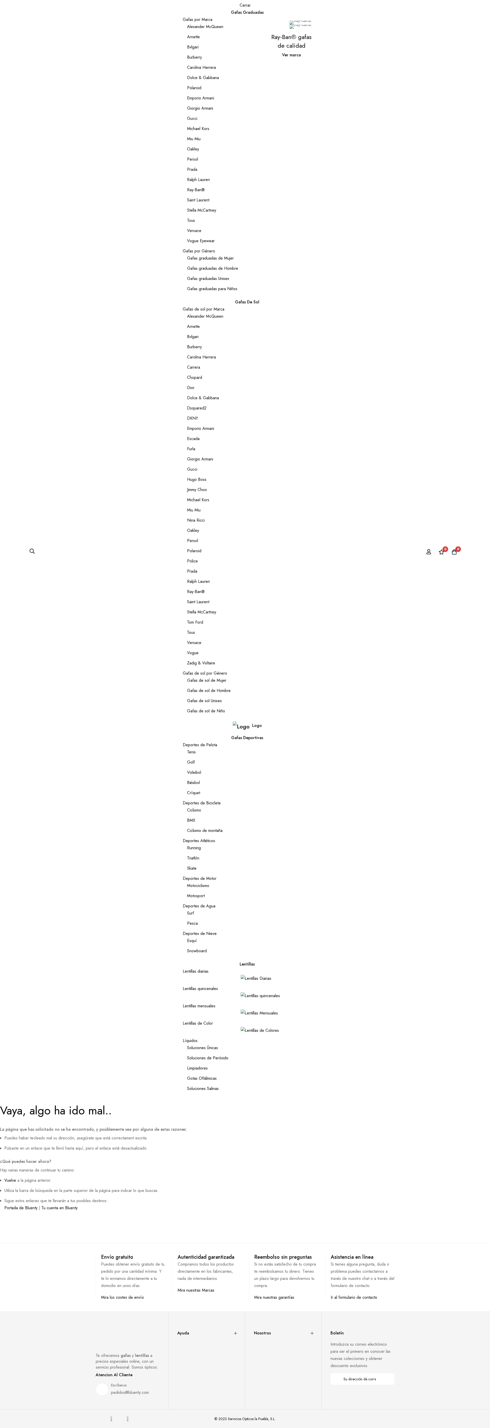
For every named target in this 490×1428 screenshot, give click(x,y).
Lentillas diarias (196, 971)
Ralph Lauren (198, 180)
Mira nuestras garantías (274, 1297)
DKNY (192, 418)
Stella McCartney (201, 210)
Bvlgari (193, 47)
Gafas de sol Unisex (204, 701)
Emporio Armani (200, 98)
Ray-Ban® (196, 190)
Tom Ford (195, 622)
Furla (191, 449)
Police (192, 561)
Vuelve (10, 1180)
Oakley (193, 149)
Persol (192, 159)
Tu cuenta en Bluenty (59, 1208)
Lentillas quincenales (200, 989)
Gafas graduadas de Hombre (212, 268)
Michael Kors (198, 129)
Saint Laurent (198, 200)
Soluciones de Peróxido (207, 1058)
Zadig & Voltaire (201, 663)
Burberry (194, 57)
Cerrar (245, 5)
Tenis (191, 752)
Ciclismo (194, 810)
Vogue (193, 653)
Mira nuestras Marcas (196, 1290)
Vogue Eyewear (201, 241)
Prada (192, 169)
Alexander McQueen (205, 27)
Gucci (192, 118)
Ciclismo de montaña (205, 830)
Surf (190, 913)
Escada (193, 439)
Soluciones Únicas (202, 1048)
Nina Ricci (196, 520)
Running (194, 848)
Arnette (193, 37)
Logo (257, 725)
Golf (191, 762)
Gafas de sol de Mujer (206, 680)
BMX (191, 820)
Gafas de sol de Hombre (209, 690)
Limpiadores (197, 1068)
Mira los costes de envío (122, 1297)
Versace (194, 231)
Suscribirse (387, 1379)
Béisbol (193, 783)
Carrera (193, 367)
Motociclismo (198, 886)
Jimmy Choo (197, 490)
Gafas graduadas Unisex (208, 278)
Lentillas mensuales (199, 1006)
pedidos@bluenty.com (130, 1392)
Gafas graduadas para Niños (212, 289)
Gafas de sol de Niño (206, 711)
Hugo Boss (196, 479)
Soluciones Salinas (203, 1088)
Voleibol (194, 772)
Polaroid (194, 88)
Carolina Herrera (201, 67)
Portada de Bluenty (21, 1208)
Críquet (193, 793)
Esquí (192, 941)
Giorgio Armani (200, 108)
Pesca (192, 923)
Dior (190, 388)
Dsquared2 (196, 408)
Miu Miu (194, 139)
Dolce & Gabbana (203, 78)
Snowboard (197, 951)
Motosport (196, 896)
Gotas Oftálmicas (202, 1078)
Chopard (194, 377)
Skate (192, 868)
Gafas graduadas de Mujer (210, 258)
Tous (191, 220)
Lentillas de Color (198, 1023)
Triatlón (193, 858)
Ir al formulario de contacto (354, 1297)
